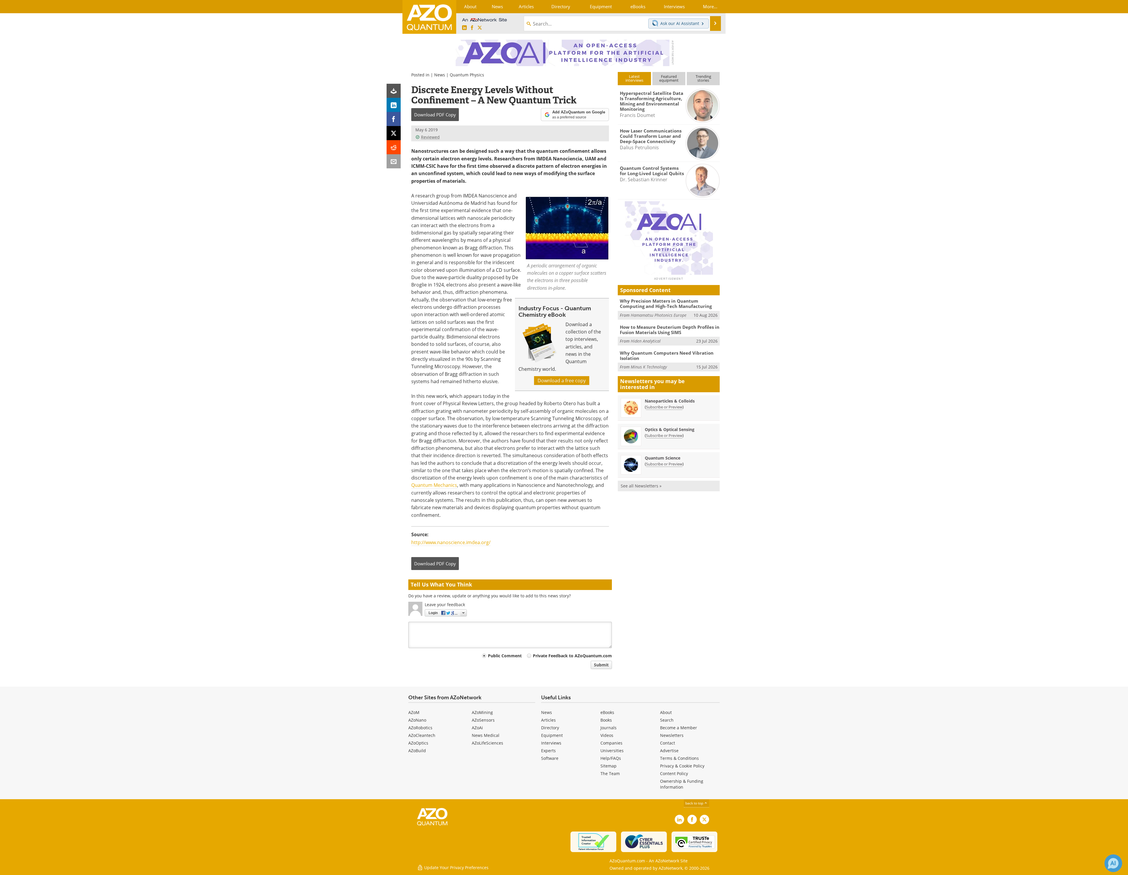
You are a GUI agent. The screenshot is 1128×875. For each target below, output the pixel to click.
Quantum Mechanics (434, 485)
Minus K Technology (649, 367)
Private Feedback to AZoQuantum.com (572, 655)
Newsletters (672, 735)
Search (667, 720)
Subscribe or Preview (664, 407)
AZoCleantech (421, 735)
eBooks (607, 712)
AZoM (413, 712)
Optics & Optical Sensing (669, 429)
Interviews (551, 743)
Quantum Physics (467, 75)
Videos (606, 735)
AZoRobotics (420, 727)
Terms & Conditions (679, 758)
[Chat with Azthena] (1113, 863)
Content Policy (674, 773)
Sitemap (608, 766)
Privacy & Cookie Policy (682, 766)
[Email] (394, 161)
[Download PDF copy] (394, 91)
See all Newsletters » (641, 486)
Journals (608, 727)
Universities (612, 750)
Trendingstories (703, 78)
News (439, 75)
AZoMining (482, 712)
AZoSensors (483, 720)
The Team (610, 773)
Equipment (552, 735)
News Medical (485, 735)
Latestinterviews (634, 78)
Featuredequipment (669, 78)
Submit (601, 665)
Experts (548, 750)
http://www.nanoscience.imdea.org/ (451, 542)
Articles (548, 720)
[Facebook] (394, 119)
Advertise (669, 750)
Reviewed (430, 137)
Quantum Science (662, 458)
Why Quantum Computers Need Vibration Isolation (667, 355)
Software (549, 758)
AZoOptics (418, 743)
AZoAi (477, 727)
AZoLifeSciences (487, 743)
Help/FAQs (610, 758)
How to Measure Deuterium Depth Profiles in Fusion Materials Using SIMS (669, 329)
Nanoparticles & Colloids (670, 401)
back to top (694, 803)
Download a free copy (562, 380)
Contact (667, 743)
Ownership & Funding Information (681, 784)
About (666, 712)
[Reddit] (394, 147)
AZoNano (417, 720)
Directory (550, 727)
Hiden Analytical (646, 341)
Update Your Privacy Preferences (456, 867)
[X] (394, 133)
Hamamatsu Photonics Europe (658, 315)
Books (606, 720)
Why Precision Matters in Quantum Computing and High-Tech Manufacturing (666, 303)
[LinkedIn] (394, 105)
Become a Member (678, 727)
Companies (611, 743)
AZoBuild (417, 750)
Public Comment (505, 655)
